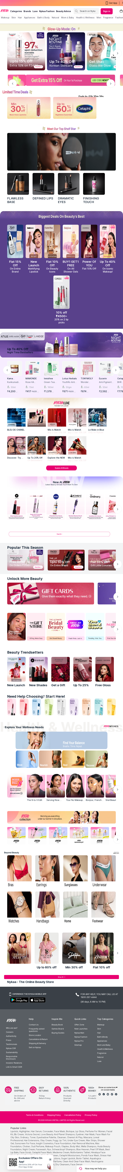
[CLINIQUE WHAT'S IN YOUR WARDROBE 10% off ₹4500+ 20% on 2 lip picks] (61, 292)
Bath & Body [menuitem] (43, 17)
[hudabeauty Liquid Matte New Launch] (34, 241)
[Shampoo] (36, 707)
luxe (35, 11)
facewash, (41, 1149)
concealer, (48, 1131)
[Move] (23, 759)
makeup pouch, (53, 1146)
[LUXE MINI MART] (16, 445)
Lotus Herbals (69, 378)
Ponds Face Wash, (90, 1155)
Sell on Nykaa (35, 1047)
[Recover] (100, 759)
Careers (9, 1032)
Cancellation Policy (72, 1115)
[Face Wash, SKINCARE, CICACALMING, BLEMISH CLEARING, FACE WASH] (49, 707)
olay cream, (46, 1140)
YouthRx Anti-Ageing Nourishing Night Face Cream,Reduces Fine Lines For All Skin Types (69, 382)
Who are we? (11, 1028)
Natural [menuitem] (55, 17)
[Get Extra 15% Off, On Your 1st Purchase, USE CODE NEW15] (61, 80)
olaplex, (65, 1146)
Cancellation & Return (38, 1039)
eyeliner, (80, 1134)
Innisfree (48, 378)
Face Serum (76, 1164)
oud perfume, (38, 1146)
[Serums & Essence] (74, 707)
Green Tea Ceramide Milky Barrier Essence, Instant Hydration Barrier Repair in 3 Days (51, 382)
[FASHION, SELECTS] (19, 948)
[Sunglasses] (75, 871)
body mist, (75, 1146)
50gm (69, 387)
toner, (33, 1137)
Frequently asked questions (36, 1030)
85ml (86, 387)
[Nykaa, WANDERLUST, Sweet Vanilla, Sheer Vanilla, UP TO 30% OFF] (79, 835)
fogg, (55, 1140)
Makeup (100, 1025)
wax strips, (91, 1140)
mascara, (88, 1137)
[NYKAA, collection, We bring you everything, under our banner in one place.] (61, 817)
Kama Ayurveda (12, 378)
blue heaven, (83, 1149)
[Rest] (74, 759)
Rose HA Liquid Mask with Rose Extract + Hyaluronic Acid (31, 382)
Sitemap (78, 1045)
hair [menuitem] (20, 17)
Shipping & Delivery (37, 1043)
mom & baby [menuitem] (67, 17)
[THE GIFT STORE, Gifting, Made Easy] (36, 627)
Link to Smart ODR (14, 1067)
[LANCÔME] (77, 445)
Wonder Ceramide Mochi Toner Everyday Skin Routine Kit (88, 382)
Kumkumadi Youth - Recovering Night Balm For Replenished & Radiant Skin (14, 382)
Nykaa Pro (79, 1041)
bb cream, (19, 1134)
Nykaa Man (79, 1033)
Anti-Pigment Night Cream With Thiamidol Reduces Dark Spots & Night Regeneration (106, 382)
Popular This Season (25, 547)
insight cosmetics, (45, 1143)
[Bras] (19, 871)
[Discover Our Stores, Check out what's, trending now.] (16, 627)
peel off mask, (97, 1149)
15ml (31, 387)
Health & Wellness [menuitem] (85, 17)
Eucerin (103, 378)
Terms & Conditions (35, 1115)
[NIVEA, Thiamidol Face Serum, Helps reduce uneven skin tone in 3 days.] (55, 506)
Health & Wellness (105, 1049)
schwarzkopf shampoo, (64, 1149)
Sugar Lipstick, (68, 1158)
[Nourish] (49, 759)
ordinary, (24, 1137)
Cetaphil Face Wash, (42, 1152)
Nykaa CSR (11, 1048)
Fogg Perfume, (55, 1161)
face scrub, (26, 1152)
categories (16, 11)
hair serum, (36, 1131)
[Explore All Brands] (61, 470)
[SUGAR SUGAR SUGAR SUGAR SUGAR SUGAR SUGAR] (38, 669)
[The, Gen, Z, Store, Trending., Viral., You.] (95, 627)
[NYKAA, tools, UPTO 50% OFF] (37, 835)
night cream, (29, 1149)
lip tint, (63, 1140)
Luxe (99, 1061)
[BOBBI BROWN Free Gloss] (104, 669)
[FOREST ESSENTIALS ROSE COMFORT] (60, 669)
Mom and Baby (103, 1045)
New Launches (80, 1029)
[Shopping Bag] (121, 11)
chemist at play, (75, 1137)
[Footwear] (103, 908)
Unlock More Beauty (25, 578)
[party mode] (61, 27)
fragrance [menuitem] (108, 17)
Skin (99, 1029)
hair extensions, (32, 1140)
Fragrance (101, 1053)
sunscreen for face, (25, 1143)
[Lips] (11, 707)
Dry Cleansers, (63, 1164)
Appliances (102, 1041)
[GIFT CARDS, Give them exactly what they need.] (50, 593)
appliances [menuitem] (29, 17)
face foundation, (63, 1143)
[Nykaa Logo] (4, 10)
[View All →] (61, 535)
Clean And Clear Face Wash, (77, 1161)
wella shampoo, (89, 1146)
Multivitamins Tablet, (80, 1152)
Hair (99, 1033)
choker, (26, 1146)
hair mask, (90, 1134)
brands (27, 11)
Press (8, 1040)
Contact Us (34, 1025)
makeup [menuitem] (5, 17)
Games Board (58, 1029)
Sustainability (12, 1052)
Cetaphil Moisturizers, (70, 1155)
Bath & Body (102, 1037)
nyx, (49, 1149)
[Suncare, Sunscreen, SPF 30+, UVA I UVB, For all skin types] (111, 707)
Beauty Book (57, 1025)
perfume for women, (95, 1131)
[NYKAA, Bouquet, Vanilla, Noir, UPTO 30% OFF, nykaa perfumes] (100, 835)
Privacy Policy (91, 1115)
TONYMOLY (87, 378)
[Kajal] (61, 707)
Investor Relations (14, 1063)
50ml (13, 387)
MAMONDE (31, 378)
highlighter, (24, 1131)
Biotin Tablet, (82, 1158)
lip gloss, (80, 1131)
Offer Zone (79, 1025)
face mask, (59, 1131)
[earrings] (47, 871)
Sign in (106, 11)
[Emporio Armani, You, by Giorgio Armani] (57, 445)
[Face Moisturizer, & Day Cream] (86, 707)
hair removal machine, (83, 1143)
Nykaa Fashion (47, 11)
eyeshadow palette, (47, 1137)
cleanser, (61, 1137)
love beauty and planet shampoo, (58, 1134)
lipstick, (14, 1131)
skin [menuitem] (13, 17)
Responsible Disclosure (11, 1057)
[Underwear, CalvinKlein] (103, 871)
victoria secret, (32, 1134)
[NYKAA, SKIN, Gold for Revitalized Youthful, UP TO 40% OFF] (16, 835)
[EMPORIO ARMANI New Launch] (89, 241)
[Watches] (19, 908)
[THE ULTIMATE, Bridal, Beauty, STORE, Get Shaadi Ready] (55, 627)
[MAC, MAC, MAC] (43, 184)
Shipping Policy (54, 1115)
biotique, (70, 1131)
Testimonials (11, 1044)
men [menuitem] (99, 17)
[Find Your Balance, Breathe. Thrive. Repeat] (74, 741)
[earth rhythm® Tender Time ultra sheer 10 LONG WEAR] (82, 669)
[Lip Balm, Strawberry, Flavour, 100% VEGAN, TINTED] (24, 707)
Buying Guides (58, 1033)
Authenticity (11, 1036)
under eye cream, (76, 1140)
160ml (50, 387)
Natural (100, 1057)
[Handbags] (47, 908)
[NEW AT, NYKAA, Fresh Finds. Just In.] (75, 627)
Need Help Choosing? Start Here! (36, 696)
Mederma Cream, (61, 1152)
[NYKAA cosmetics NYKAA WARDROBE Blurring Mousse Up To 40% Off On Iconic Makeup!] (108, 241)
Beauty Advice (63, 11)
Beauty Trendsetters (25, 652)
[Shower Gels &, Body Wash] (98, 707)
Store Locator (35, 1035)
